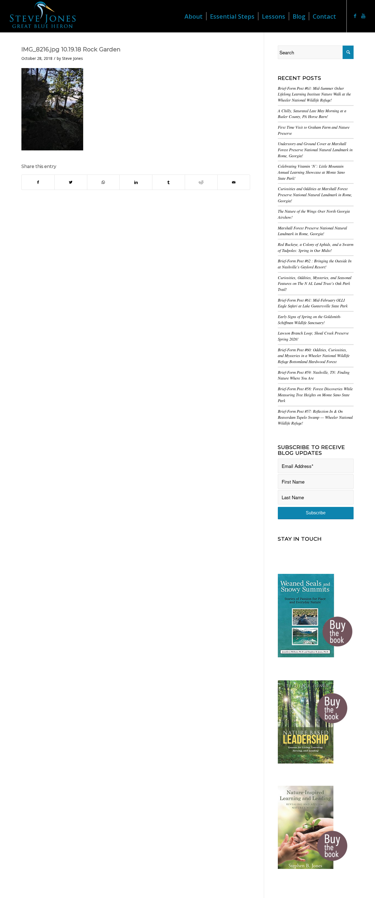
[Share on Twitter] (71, 182)
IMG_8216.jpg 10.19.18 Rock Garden (71, 49)
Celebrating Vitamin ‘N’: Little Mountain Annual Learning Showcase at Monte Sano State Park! (311, 172)
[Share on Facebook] (38, 182)
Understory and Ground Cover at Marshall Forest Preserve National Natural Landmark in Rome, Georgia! (315, 149)
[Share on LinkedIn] (136, 182)
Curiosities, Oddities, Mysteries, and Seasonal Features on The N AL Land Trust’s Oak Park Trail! (314, 283)
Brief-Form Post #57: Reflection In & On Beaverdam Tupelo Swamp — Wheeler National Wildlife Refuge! (315, 417)
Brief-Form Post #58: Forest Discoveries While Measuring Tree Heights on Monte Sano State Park (315, 394)
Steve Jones (72, 58)
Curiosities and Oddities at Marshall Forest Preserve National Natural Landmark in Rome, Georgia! (315, 194)
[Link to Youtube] (363, 16)
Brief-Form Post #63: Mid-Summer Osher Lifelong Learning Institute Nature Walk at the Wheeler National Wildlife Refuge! (314, 94)
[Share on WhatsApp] (103, 182)
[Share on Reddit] (201, 182)
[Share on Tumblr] (168, 182)
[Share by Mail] (234, 182)
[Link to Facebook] (355, 16)
